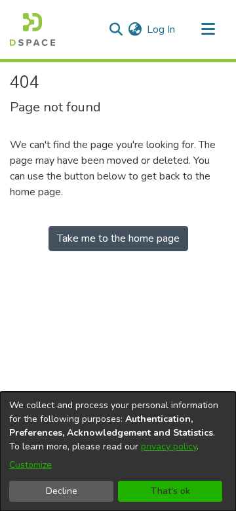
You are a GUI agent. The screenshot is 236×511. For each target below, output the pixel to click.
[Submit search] (116, 29)
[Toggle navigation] (207, 29)
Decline (61, 491)
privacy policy (169, 446)
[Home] (32, 29)
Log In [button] (161, 29)
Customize (30, 465)
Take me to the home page (118, 238)
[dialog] (118, 451)
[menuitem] (135, 29)
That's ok (170, 491)
